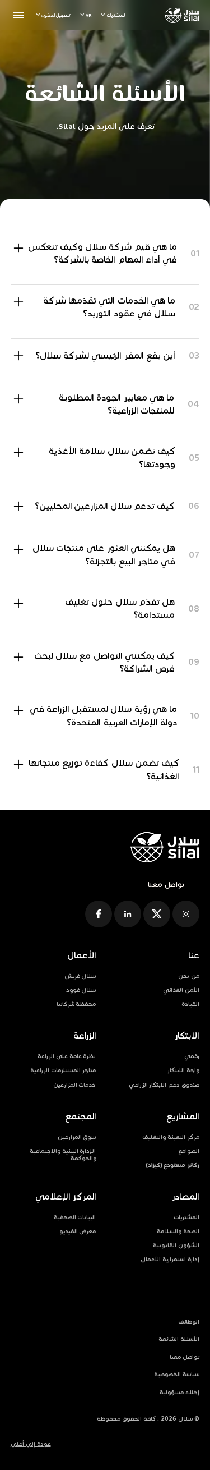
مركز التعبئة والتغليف (170, 1137)
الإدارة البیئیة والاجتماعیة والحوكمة (63, 1154)
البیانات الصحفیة (75, 1217)
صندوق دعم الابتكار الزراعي (164, 1084)
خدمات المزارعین (74, 1084)
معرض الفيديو (77, 1231)
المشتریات (186, 1217)
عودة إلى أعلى (31, 1444)
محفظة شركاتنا (76, 1004)
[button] (113, 15)
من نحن (188, 976)
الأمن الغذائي (181, 990)
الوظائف (188, 1321)
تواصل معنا (184, 1357)
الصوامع (188, 1151)
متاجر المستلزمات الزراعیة (63, 1070)
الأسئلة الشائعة (178, 1339)
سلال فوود (81, 990)
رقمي (191, 1056)
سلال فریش (80, 976)
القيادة (190, 1004)
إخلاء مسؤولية (179, 1392)
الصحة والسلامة (178, 1231)
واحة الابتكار (183, 1070)
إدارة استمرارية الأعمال (170, 1259)
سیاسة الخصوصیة (176, 1374)
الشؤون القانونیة (176, 1245)
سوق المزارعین (77, 1137)
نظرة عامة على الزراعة (67, 1056)
